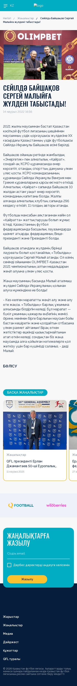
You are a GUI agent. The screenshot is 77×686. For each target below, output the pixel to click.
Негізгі (7, 18)
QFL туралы (11, 659)
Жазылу (27, 579)
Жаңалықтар (25, 18)
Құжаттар (10, 650)
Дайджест (11, 642)
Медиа (8, 633)
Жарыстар (11, 616)
